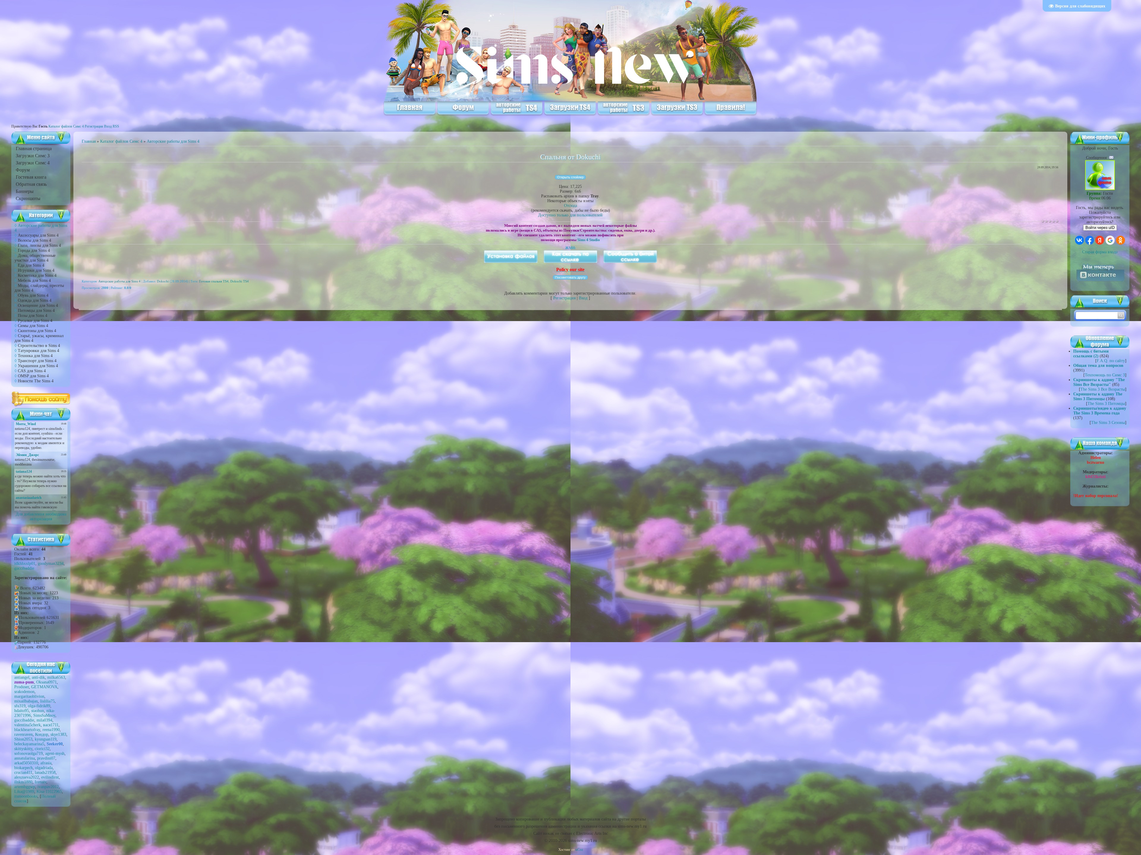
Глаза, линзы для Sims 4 (39, 245)
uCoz (579, 850)
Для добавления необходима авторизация (41, 516)
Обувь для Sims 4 (33, 295)
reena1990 (51, 729)
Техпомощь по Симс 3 (1105, 375)
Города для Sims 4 (34, 250)
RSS (116, 126)
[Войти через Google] (1110, 240)
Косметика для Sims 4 (37, 275)
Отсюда (570, 205)
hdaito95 (21, 710)
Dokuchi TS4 (239, 281)
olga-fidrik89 (39, 706)
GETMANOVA (44, 687)
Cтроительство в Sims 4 (39, 345)
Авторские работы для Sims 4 (173, 141)
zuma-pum (24, 682)
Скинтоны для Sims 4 (37, 331)
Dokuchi (163, 281)
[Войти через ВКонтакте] (1079, 240)
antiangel (21, 677)
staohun (37, 710)
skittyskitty (23, 748)
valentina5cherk (27, 725)
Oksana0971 (46, 682)
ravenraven (23, 734)
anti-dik (38, 677)
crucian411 (23, 772)
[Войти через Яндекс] (1099, 240)
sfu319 (20, 706)
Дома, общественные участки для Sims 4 (35, 258)
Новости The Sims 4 (35, 381)
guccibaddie (24, 568)
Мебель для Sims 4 (34, 280)
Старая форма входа (1100, 252)
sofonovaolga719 (28, 753)
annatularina (24, 758)
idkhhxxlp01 (24, 563)
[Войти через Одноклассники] (1120, 240)
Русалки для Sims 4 (35, 320)
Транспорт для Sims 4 (37, 361)
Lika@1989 (24, 791)
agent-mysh (54, 753)
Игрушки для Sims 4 (36, 270)
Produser (21, 687)
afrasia (45, 763)
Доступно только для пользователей (570, 215)
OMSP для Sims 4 (33, 376)
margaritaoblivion (29, 696)
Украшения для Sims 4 (38, 366)
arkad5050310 (26, 763)
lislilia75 (47, 701)
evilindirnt (50, 777)
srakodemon (24, 691)
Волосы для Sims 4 (34, 240)
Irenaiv (40, 782)
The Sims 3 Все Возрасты (1102, 389)
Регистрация (94, 126)
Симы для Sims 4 (33, 325)
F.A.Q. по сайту (1111, 361)
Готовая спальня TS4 (213, 281)
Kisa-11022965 (49, 791)
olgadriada (44, 768)
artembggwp (24, 787)
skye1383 (58, 734)
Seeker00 (55, 744)
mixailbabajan (26, 701)
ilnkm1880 (23, 782)
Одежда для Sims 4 (34, 300)
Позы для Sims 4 (32, 315)
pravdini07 (46, 758)
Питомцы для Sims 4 (36, 310)
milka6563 (56, 677)
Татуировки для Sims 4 (38, 350)
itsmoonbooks (25, 796)
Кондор (41, 734)
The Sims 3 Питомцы (1106, 403)
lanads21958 (45, 772)
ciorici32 (42, 748)
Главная (89, 141)
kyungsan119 (45, 739)
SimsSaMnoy (44, 715)
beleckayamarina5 (29, 744)
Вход (108, 126)
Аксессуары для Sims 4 (38, 235)
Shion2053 (23, 739)
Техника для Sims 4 (35, 355)
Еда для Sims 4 (31, 265)
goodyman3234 (51, 563)
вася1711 (51, 725)
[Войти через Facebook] (1089, 240)
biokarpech (23, 768)
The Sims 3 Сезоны (1108, 422)
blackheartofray (27, 729)
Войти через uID (1100, 227)
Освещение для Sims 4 (38, 305)
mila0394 (44, 720)
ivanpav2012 (48, 787)
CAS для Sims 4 (32, 371)
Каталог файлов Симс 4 (66, 126)
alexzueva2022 (26, 777)
